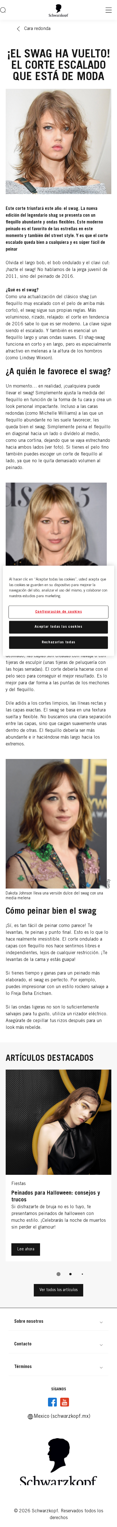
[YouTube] (64, 1402)
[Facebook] (52, 1402)
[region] (58, 611)
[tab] (58, 1274)
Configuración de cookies (58, 612)
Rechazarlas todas (58, 642)
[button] (58, 1321)
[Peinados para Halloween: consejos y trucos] (58, 1167)
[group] (58, 1177)
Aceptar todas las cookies (58, 627)
